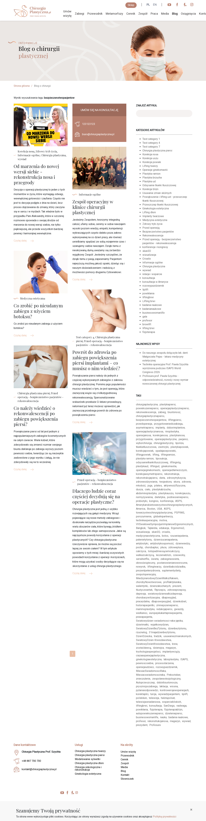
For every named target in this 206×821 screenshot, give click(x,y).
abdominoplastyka (146, 493)
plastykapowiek (179, 446)
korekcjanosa (160, 435)
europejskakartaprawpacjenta (165, 613)
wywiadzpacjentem (169, 694)
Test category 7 (151, 146)
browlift (146, 324)
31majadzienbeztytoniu (162, 632)
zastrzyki (163, 446)
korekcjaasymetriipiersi (149, 474)
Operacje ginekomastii (155, 169)
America (140, 508)
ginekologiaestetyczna (149, 659)
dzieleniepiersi (173, 713)
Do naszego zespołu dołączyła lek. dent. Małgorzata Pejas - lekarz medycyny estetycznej (165, 356)
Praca (154, 13)
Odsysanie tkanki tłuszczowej (159, 185)
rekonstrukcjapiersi (146, 477)
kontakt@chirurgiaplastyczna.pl (39, 769)
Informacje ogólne (152, 262)
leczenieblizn (163, 555)
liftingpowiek (143, 454)
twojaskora (165, 481)
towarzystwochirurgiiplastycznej (154, 512)
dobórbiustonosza (167, 682)
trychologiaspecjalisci (148, 651)
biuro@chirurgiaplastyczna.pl (98, 134)
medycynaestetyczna (148, 535)
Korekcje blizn (150, 189)
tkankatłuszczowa (146, 446)
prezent (177, 586)
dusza (139, 489)
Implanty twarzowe (153, 216)
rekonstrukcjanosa (158, 721)
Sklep (131, 5)
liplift (145, 289)
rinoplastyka (172, 431)
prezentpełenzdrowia (148, 570)
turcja (153, 694)
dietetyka (160, 497)
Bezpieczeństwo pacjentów (158, 231)
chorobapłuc (152, 547)
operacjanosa (143, 435)
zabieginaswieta (169, 558)
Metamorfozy (114, 13)
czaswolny (179, 555)
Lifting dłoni (149, 212)
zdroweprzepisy (176, 589)
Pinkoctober (173, 674)
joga (150, 485)
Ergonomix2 (177, 528)
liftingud (154, 466)
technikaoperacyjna (146, 520)
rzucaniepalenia (179, 535)
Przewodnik (95, 13)
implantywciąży (171, 651)
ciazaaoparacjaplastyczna (150, 655)
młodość (141, 485)
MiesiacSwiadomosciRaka (151, 670)
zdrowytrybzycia (176, 477)
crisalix (166, 531)
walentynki (142, 586)
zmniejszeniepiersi (167, 605)
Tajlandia (152, 528)
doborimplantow (176, 427)
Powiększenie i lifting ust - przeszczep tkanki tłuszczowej (164, 198)
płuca (163, 547)
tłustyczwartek (144, 589)
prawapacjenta (144, 616)
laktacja (163, 686)
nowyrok (140, 566)
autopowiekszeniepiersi (149, 713)
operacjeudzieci (145, 667)
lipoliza (179, 443)
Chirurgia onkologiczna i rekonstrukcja (88, 768)
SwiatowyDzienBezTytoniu (151, 628)
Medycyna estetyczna (154, 220)
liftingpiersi (174, 419)
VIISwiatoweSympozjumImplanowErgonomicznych (164, 524)
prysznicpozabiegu (147, 686)
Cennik (130, 13)
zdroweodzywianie (146, 481)
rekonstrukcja (171, 474)
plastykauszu (166, 493)
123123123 (88, 124)
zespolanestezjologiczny (166, 678)
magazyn (171, 647)
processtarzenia (164, 663)
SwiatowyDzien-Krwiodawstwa (153, 640)
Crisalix (146, 258)
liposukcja (161, 458)
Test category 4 (151, 142)
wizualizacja (149, 254)
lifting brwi (148, 328)
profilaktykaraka (172, 582)
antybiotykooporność (162, 543)
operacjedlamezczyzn (174, 470)
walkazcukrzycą (145, 555)
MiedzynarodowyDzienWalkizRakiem (157, 578)
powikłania (148, 293)
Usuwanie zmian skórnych (157, 193)
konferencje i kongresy (155, 247)
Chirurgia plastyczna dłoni (89, 763)
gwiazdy (178, 609)
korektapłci (142, 694)
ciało (147, 489)
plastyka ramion (145, 458)
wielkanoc (141, 613)
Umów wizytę (67, 13)
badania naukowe (152, 305)
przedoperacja (144, 423)
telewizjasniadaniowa (148, 701)
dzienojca (158, 647)
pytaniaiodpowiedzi (147, 690)
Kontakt (125, 774)
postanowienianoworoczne (172, 562)
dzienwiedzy (183, 543)
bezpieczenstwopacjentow (151, 419)
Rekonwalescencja (152, 235)
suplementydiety (171, 570)
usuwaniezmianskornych (177, 636)
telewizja (154, 698)
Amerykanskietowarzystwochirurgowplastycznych (164, 504)
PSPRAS (179, 512)
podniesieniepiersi (177, 497)
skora (176, 481)
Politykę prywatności (164, 816)
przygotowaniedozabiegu (168, 423)
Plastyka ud (149, 181)
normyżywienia (144, 497)
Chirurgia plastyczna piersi (157, 150)
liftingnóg (175, 462)
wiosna (174, 686)
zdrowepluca (175, 547)
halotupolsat (168, 698)
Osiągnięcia (188, 13)
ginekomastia (168, 466)
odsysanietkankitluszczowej (152, 462)
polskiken (141, 698)
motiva (163, 520)
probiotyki (141, 501)
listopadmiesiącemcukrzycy (163, 551)
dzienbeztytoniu (177, 628)
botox (165, 535)
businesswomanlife (153, 312)
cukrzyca (141, 551)
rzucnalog (141, 632)
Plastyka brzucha (152, 177)
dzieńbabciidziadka (174, 566)
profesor (147, 320)
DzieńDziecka (144, 636)
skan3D (146, 250)
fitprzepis (159, 589)
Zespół (142, 13)
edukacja (164, 528)
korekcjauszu (182, 493)
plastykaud (142, 466)
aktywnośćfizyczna (174, 485)
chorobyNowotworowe (148, 582)
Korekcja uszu (150, 158)
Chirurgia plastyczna (153, 266)
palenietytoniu (144, 539)
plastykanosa (177, 435)
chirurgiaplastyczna (147, 404)
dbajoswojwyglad (161, 601)
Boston (151, 508)
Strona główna (22, 85)
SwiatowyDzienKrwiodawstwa (153, 643)
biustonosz (174, 412)
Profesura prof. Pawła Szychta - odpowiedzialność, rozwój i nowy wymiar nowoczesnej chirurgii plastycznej (165, 379)
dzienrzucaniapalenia (165, 539)
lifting (156, 454)
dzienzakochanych (160, 586)
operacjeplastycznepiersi (174, 408)
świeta (155, 558)
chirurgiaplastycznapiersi (150, 416)
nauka (163, 717)
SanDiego (169, 705)
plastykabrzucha (161, 489)
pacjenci (183, 439)
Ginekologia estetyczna (155, 208)
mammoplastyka (145, 609)
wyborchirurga (144, 443)
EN (155, 4)
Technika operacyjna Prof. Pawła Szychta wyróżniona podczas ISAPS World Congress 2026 (165, 368)
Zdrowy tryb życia (152, 223)
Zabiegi (79, 13)
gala (144, 316)
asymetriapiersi (145, 427)
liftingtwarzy (154, 566)
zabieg (162, 412)
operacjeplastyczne (166, 439)
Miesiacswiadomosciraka (150, 674)
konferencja (166, 501)
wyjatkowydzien (159, 624)
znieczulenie (143, 678)
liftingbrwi (148, 297)
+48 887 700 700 (31, 760)
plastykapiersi (168, 404)
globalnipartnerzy (163, 516)
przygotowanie (144, 439)
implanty (160, 427)
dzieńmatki (142, 624)
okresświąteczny (145, 562)
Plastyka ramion (151, 173)
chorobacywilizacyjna (148, 597)
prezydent (141, 725)
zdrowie (186, 481)
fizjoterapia (148, 332)
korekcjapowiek (145, 450)
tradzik (158, 636)
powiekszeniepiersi (147, 408)
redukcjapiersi (164, 609)
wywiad (146, 270)
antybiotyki (142, 543)
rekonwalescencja (146, 412)
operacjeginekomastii (148, 470)
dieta (162, 477)
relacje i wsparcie (152, 274)
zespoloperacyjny (146, 574)
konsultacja (148, 278)
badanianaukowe (151, 308)
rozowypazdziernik (153, 285)
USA (159, 508)
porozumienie (143, 516)
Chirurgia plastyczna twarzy (90, 751)
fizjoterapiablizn (173, 709)
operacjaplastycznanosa (149, 431)
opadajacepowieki (165, 450)
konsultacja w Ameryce (155, 281)
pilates (158, 485)
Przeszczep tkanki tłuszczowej (160, 204)
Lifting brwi (148, 301)
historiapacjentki (145, 605)
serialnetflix (142, 558)
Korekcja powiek (151, 162)
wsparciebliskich (171, 701)
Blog (175, 13)
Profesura (155, 725)
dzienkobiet (179, 601)
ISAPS (184, 659)
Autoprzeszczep (145, 682)
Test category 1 (151, 138)
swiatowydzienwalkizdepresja (165, 593)
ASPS (178, 501)
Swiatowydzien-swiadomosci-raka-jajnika (159, 620)
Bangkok (141, 528)
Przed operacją (151, 227)
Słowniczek (127, 778)
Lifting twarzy (150, 166)
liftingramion (168, 454)
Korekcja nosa (150, 154)
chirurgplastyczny (163, 443)
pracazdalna (143, 601)
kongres (153, 501)
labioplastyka (171, 659)
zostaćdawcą (143, 647)
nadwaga (182, 705)
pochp (139, 547)
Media (165, 13)
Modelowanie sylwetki (87, 759)
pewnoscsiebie (144, 663)
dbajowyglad (169, 597)
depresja (141, 593)
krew (174, 643)
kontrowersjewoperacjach (174, 690)
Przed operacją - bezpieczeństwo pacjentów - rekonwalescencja (161, 241)
